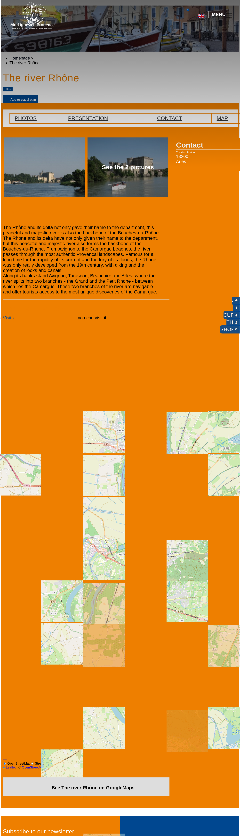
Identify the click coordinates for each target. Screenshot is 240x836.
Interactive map (175, 11)
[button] (162, 15)
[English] (201, 15)
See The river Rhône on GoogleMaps (93, 787)
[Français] (212, 29)
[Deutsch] (197, 29)
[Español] (205, 29)
